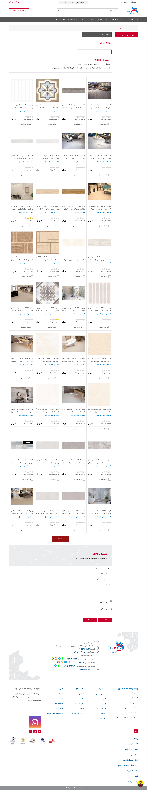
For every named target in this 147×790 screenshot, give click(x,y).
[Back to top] (136, 731)
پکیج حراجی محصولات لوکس (126, 765)
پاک (89, 619)
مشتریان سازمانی (101, 708)
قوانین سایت (59, 689)
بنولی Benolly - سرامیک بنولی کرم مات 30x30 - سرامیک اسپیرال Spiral (47, 108)
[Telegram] (39, 732)
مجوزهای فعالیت (58, 703)
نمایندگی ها (133, 754)
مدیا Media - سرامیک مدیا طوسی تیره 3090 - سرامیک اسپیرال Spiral (73, 463)
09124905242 (71, 659)
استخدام (60, 694)
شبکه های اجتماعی (130, 760)
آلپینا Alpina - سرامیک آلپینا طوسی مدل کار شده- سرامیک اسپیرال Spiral (99, 513)
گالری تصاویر (59, 708)
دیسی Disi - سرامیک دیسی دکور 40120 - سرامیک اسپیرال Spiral (99, 258)
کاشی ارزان (134, 776)
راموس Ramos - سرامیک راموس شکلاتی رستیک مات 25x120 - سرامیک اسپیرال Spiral (73, 209)
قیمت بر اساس (106, 111)
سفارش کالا (135, 693)
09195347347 (78, 662)
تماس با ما (124, 2)
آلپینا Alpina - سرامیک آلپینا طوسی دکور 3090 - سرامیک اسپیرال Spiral (22, 463)
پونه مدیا (68, 787)
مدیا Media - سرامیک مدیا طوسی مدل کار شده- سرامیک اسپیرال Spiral (22, 412)
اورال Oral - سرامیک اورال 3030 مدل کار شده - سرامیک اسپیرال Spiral (73, 361)
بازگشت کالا (134, 698)
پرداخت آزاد (134, 2)
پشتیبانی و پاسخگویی (131, 703)
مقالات (82, 699)
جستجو (59, 10)
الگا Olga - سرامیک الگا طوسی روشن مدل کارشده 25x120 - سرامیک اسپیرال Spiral (99, 158)
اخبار (61, 699)
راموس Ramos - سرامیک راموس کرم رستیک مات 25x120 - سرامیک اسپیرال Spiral (47, 209)
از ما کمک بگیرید (133, 713)
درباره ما (103, 703)
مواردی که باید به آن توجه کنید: (98, 51)
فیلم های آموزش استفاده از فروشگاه (127, 717)
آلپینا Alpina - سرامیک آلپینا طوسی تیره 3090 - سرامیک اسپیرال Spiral (73, 513)
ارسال (105, 619)
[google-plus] (35, 732)
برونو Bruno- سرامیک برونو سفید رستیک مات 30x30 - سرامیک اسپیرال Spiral (22, 108)
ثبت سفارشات (102, 713)
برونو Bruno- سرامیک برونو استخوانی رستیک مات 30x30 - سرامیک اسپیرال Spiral (99, 310)
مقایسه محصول (103, 124)
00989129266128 (68, 666)
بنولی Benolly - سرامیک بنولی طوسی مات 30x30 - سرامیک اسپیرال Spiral (47, 310)
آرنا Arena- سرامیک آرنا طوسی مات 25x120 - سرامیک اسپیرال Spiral (73, 108)
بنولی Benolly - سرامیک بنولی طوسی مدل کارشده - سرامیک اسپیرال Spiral (73, 310)
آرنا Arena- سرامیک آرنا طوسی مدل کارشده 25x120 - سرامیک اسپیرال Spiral (99, 108)
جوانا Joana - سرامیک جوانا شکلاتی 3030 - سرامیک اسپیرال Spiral (22, 260)
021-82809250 (14, 2)
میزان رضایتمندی (101, 694)
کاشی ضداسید (102, 699)
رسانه (136, 738)
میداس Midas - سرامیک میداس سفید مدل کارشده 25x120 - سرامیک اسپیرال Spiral (73, 158)
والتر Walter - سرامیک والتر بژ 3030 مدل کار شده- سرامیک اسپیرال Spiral (22, 310)
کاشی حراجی (133, 781)
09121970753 (84, 649)
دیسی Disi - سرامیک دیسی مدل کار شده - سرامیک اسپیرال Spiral (22, 208)
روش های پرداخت (131, 749)
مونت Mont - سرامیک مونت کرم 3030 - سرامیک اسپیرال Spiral (99, 410)
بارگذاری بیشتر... (61, 538)
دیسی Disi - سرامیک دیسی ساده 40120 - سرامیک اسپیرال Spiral (73, 258)
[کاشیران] (129, 11)
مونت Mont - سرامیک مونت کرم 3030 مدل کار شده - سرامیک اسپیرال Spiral (22, 361)
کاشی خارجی (133, 744)
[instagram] (35, 722)
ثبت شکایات (102, 689)
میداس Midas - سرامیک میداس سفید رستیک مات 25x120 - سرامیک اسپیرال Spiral (47, 158)
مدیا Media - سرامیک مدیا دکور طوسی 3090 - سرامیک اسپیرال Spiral (99, 463)
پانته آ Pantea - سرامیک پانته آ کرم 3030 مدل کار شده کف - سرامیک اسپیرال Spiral (73, 412)
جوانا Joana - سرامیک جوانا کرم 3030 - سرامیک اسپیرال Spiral (47, 258)
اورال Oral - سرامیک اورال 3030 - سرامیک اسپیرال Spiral (47, 360)
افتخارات (81, 708)
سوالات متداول (80, 689)
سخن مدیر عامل (79, 703)
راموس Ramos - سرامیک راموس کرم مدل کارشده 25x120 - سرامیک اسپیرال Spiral (99, 209)
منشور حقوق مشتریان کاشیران (54, 713)
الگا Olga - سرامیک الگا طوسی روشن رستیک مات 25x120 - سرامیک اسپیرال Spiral (22, 158)
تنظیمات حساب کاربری (131, 708)
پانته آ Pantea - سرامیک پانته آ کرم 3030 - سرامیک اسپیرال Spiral (47, 412)
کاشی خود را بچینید (100, 718)
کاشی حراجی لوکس (130, 770)
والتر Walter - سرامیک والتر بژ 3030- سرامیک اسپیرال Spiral (99, 360)
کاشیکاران (81, 694)
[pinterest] (30, 732)
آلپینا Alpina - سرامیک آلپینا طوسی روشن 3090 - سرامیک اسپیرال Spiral (47, 513)
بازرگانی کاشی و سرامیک (77, 713)
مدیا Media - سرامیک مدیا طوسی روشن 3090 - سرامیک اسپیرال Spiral (47, 463)
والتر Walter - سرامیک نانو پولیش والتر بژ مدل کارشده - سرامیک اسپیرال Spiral (22, 513)
